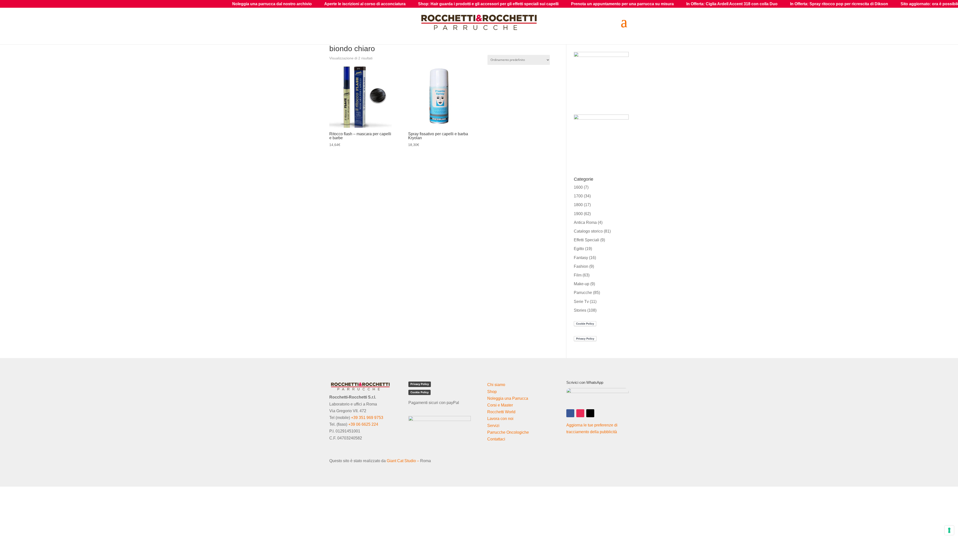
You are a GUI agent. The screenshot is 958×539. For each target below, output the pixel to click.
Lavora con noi (500, 418)
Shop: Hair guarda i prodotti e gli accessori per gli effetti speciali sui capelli (412, 4)
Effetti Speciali (586, 240)
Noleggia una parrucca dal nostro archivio (196, 4)
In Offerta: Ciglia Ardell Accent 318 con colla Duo (656, 4)
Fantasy (581, 258)
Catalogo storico (588, 231)
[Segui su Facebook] (570, 413)
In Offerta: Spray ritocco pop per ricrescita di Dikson (763, 4)
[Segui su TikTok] (590, 413)
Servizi (493, 425)
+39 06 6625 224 (363, 424)
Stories (580, 310)
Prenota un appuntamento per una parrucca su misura (546, 4)
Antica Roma (585, 222)
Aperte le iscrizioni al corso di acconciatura (289, 4)
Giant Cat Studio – (403, 461)
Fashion (581, 266)
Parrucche (583, 292)
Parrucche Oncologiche (508, 432)
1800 (578, 205)
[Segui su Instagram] (580, 413)
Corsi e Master (500, 405)
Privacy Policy (419, 384)
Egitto (579, 249)
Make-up (581, 284)
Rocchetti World (501, 412)
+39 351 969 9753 (367, 417)
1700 (578, 196)
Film (578, 275)
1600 (578, 187)
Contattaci (496, 439)
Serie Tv (581, 301)
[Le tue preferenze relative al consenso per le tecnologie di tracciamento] (949, 530)
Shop (492, 392)
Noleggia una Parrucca (507, 398)
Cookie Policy (419, 392)
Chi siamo (496, 385)
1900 (578, 214)
